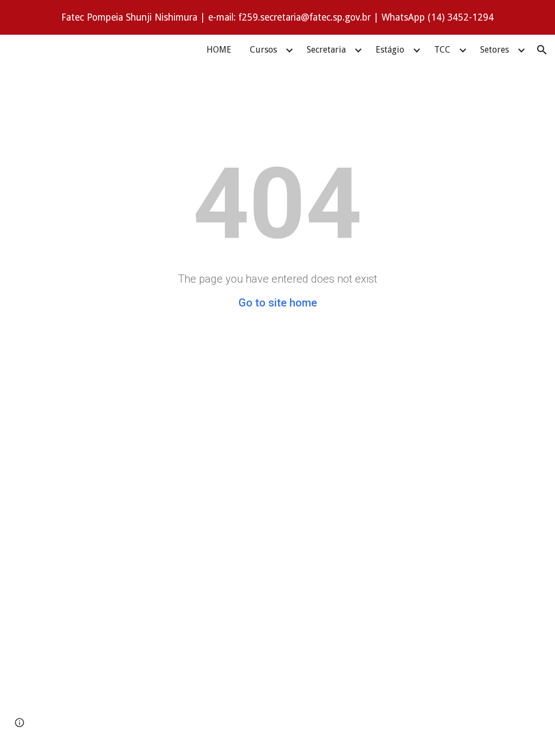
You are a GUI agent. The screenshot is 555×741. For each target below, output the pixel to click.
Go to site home (277, 302)
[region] (277, 17)
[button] (542, 50)
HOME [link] (218, 49)
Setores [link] (494, 49)
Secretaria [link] (326, 49)
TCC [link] (442, 49)
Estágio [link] (390, 49)
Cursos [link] (263, 49)
